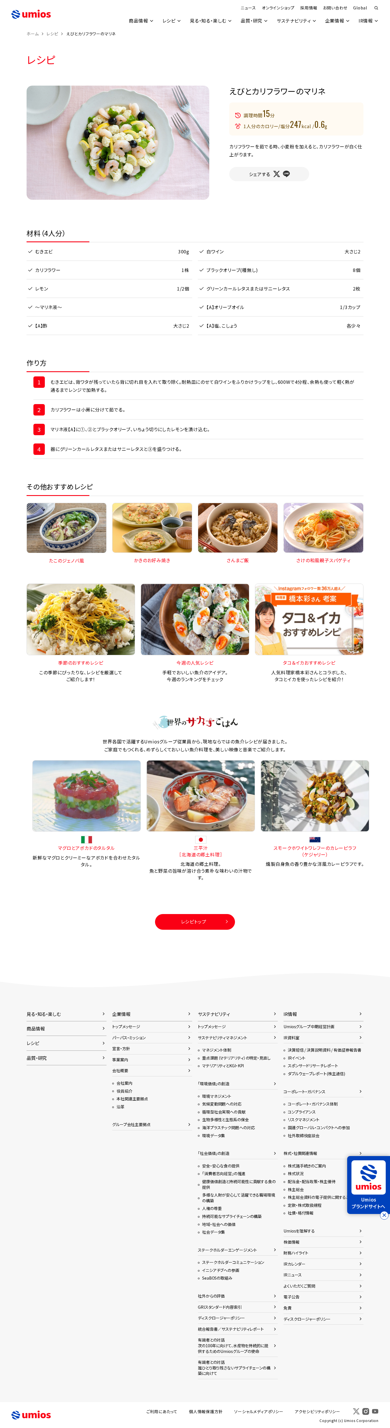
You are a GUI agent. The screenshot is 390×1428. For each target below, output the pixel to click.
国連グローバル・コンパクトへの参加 (319, 1127)
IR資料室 (291, 1037)
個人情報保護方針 (206, 1411)
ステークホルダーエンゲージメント (227, 1250)
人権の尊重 (212, 1208)
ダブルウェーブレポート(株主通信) (316, 1073)
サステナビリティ (294, 20)
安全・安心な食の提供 (221, 1166)
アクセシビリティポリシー (317, 1411)
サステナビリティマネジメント (222, 1037)
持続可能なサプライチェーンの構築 (232, 1216)
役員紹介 (124, 1091)
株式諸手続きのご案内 (307, 1166)
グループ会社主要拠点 (131, 1124)
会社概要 (120, 1070)
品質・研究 (251, 20)
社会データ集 (213, 1232)
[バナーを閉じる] (384, 1215)
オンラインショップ (278, 8)
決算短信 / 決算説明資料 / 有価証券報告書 (324, 1050)
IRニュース (293, 1275)
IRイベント (296, 1058)
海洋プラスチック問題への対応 (228, 1127)
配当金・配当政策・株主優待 (311, 1181)
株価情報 (291, 1242)
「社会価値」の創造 (213, 1153)
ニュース (248, 8)
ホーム (33, 34)
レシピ (169, 20)
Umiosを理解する (299, 1231)
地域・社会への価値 (219, 1224)
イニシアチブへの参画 (220, 1270)
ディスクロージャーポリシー (221, 1318)
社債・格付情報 (300, 1213)
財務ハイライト (296, 1253)
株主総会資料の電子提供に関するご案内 (322, 1197)
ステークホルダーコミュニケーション (233, 1262)
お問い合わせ (335, 8)
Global (360, 8)
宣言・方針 (121, 1048)
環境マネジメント (216, 1096)
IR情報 (366, 20)
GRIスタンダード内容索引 (220, 1307)
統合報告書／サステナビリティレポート (231, 1329)
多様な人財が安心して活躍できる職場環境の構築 (238, 1197)
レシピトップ (193, 921)
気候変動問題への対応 (222, 1104)
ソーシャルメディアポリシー (258, 1411)
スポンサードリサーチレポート (313, 1065)
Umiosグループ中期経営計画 (309, 1026)
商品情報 (138, 20)
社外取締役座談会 (303, 1135)
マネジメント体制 (216, 1050)
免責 (288, 1308)
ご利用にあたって (162, 1411)
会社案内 (124, 1083)
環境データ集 (213, 1135)
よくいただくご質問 (299, 1286)
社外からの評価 (211, 1296)
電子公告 (291, 1297)
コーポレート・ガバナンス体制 (312, 1104)
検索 (376, 8)
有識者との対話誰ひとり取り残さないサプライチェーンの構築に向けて (234, 1367)
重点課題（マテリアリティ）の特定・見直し (236, 1058)
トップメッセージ (126, 1026)
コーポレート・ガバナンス (304, 1091)
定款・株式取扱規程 (304, 1205)
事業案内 (120, 1059)
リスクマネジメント (303, 1119)
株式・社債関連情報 (300, 1153)
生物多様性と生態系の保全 (225, 1119)
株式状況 (296, 1173)
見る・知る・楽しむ (208, 20)
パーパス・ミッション (129, 1037)
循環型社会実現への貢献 (224, 1112)
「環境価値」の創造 (213, 1083)
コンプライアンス (302, 1112)
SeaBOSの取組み (217, 1278)
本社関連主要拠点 (132, 1099)
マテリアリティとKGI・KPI (223, 1065)
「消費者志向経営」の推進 (224, 1173)
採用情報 (308, 8)
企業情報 (334, 20)
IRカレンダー (294, 1264)
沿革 (120, 1107)
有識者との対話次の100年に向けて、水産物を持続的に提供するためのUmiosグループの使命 (233, 1345)
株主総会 (296, 1189)
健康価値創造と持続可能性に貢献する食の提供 (239, 1184)
